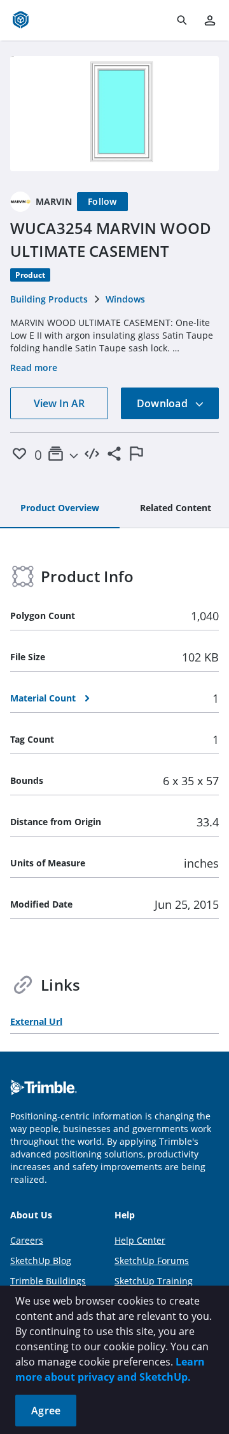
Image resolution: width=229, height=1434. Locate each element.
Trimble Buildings (48, 1281)
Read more (33, 368)
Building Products (49, 299)
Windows (125, 299)
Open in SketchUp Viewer (114, 114)
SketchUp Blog (40, 1261)
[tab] (60, 508)
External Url (36, 1021)
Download (163, 403)
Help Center (139, 1240)
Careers (26, 1240)
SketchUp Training (153, 1281)
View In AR (59, 403)
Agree (45, 1411)
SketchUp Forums (151, 1261)
